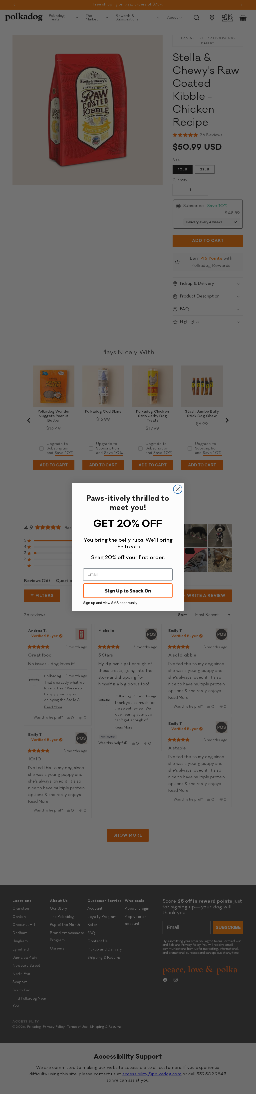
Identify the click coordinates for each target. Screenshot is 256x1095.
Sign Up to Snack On (128, 590)
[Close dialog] (177, 489)
